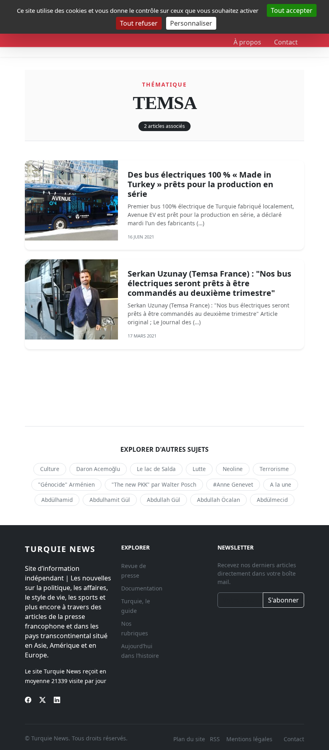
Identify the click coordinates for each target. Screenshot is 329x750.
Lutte (199, 469)
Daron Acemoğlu (98, 469)
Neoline (233, 469)
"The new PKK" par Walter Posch (154, 484)
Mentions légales (249, 739)
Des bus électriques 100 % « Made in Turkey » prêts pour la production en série (200, 184)
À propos (247, 42)
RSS (215, 739)
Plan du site (189, 739)
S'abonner (283, 600)
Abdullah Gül (163, 499)
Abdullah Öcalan (218, 499)
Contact (286, 42)
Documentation (141, 588)
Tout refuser (139, 23)
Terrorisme (274, 469)
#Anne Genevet (233, 484)
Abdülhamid (57, 499)
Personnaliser (191, 23)
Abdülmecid (272, 499)
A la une (280, 484)
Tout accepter (292, 10)
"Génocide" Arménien (66, 484)
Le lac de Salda (156, 469)
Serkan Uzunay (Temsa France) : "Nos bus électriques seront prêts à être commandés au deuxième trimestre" (209, 283)
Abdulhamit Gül (109, 499)
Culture (49, 469)
